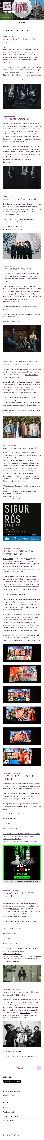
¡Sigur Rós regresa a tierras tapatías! (20, 448)
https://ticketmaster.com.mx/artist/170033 (25, 1056)
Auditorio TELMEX (9, 136)
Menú (23, 22)
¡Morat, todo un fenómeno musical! (19, 199)
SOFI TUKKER (8, 559)
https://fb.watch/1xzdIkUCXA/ (13, 1051)
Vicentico (16, 903)
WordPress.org (8, 1121)
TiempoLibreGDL (15, 12)
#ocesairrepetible (20, 1018)
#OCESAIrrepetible (10, 561)
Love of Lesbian (11, 1002)
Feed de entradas (9, 1112)
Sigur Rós (6, 47)
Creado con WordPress (11, 1135)
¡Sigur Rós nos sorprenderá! (16, 119)
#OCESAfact (7, 227)
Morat (20, 204)
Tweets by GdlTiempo (10, 1096)
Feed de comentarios (10, 1116)
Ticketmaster (23, 80)
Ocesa (5, 70)
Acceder (6, 1108)
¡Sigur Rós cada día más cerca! (17, 269)
